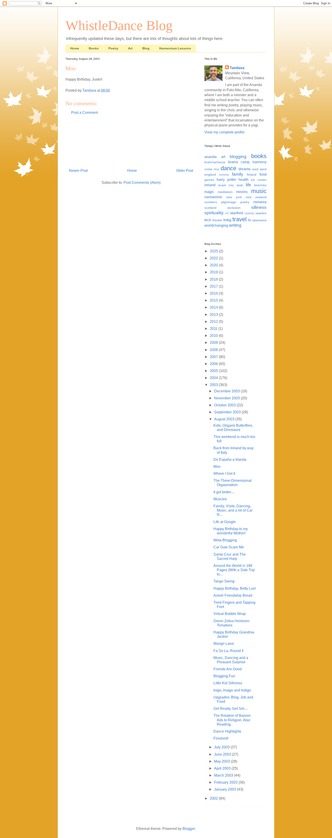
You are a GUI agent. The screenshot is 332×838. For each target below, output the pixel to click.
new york (234, 197)
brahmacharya (214, 162)
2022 (214, 258)
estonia (224, 174)
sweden (261, 213)
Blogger (188, 829)
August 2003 (224, 419)
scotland (210, 208)
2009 (214, 343)
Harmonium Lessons (175, 48)
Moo (216, 466)
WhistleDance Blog (119, 25)
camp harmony (254, 162)
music (259, 191)
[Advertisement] (131, 144)
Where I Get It (224, 473)
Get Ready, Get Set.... (230, 708)
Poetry (113, 48)
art (223, 157)
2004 (214, 378)
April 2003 (222, 768)
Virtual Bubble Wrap (229, 614)
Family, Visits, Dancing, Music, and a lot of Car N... (233, 510)
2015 (214, 300)
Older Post (184, 170)
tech (207, 220)
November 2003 (227, 398)
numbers (210, 202)
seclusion (234, 208)
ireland (209, 185)
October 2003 (225, 405)
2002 (214, 798)
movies (242, 192)
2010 (214, 336)
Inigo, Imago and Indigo (232, 690)
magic (209, 192)
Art (130, 48)
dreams (244, 169)
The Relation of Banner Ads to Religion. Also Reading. (232, 720)
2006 (214, 364)
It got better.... (223, 492)
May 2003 (222, 761)
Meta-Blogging (225, 540)
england (210, 174)
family (237, 174)
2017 (214, 286)
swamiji (249, 213)
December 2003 (227, 391)
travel (239, 219)
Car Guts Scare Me (228, 547)
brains (233, 162)
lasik (240, 185)
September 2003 (228, 412)
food (263, 174)
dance (228, 168)
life (248, 184)
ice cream (259, 180)
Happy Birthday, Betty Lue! (234, 588)
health (243, 180)
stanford (236, 213)
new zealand (256, 197)
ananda (210, 157)
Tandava (237, 68)
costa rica (211, 169)
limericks (260, 185)
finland (251, 174)
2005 (214, 371)
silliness (259, 207)
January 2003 (225, 789)
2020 (214, 265)
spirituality (214, 212)
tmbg (227, 220)
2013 (214, 315)
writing (235, 225)
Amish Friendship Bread (232, 595)
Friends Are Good (227, 669)
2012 (214, 322)
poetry (244, 202)
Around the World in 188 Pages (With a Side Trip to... (234, 570)
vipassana (259, 220)
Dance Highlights (227, 731)
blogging (238, 156)
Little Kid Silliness (227, 683)
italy (231, 185)
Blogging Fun (224, 676)
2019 (214, 272)
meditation (225, 192)
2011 (214, 329)
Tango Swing (223, 581)
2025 (214, 251)
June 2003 (223, 754)
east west (259, 169)
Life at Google (224, 522)
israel (222, 185)
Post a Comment (84, 112)
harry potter (226, 180)
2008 (214, 350)
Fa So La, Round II (228, 651)
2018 (214, 279)
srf (227, 213)
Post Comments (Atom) (142, 182)
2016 (214, 293)
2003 (214, 385)
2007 (214, 357)
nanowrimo (213, 197)
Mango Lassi (223, 643)
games (209, 180)
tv (249, 220)
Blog (146, 48)
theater (217, 220)
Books (94, 48)
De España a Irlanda (229, 459)
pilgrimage (228, 202)
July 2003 (222, 747)
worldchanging (216, 225)
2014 (214, 307)
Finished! (220, 738)
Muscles (220, 499)
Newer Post (78, 170)
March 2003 (224, 775)
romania (260, 202)
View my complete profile (224, 132)
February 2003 (226, 782)
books (259, 156)
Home (74, 48)
